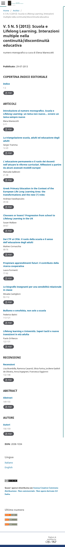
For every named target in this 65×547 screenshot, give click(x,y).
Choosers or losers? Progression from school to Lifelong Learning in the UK (29, 217)
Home (6, 10)
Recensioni (9, 364)
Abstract (7, 397)
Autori (6, 424)
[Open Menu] (3, 3)
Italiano (9, 462)
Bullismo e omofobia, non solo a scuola (24, 310)
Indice (6, 83)
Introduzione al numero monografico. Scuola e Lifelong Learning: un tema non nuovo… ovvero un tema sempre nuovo (31, 114)
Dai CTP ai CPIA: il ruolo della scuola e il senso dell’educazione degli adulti (28, 241)
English (9, 467)
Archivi (16, 10)
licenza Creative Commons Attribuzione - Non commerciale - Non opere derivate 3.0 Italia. (31, 491)
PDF (10, 93)
